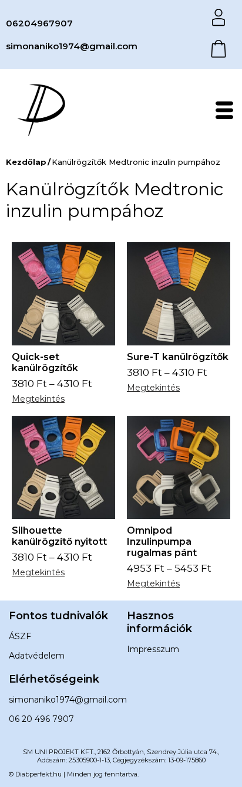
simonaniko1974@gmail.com (71, 46)
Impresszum (153, 649)
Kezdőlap (26, 162)
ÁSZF (20, 636)
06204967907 (39, 23)
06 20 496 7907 (41, 719)
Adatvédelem (37, 655)
